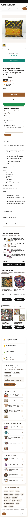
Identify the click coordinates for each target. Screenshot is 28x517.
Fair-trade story (7, 375)
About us (17, 494)
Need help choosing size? (10, 223)
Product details (7, 141)
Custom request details (9, 125)
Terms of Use (7, 497)
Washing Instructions (8, 494)
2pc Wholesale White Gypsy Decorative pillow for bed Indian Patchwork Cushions (18, 323)
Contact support (7, 372)
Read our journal (16, 372)
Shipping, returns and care (10, 217)
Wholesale (19, 500)
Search (24, 9)
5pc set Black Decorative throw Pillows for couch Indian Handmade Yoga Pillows (7, 323)
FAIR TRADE (14, 497)
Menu (21, 5)
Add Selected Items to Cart (14, 264)
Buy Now (14, 99)
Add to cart (14, 94)
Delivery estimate (8, 211)
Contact (6, 491)
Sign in (5, 506)
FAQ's (22, 494)
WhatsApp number (8, 120)
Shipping (11, 491)
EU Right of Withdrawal (9, 503)
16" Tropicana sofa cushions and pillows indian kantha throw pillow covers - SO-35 (6, 290)
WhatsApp (14, 104)
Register (11, 506)
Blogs (13, 500)
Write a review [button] (14, 60)
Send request (7, 134)
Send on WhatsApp (16, 134)
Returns (17, 491)
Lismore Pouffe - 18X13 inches (19, 290)
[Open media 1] (4, 45)
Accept (4, 513)
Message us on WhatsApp (9, 384)
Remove (5, 240)
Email (5, 115)
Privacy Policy (7, 500)
